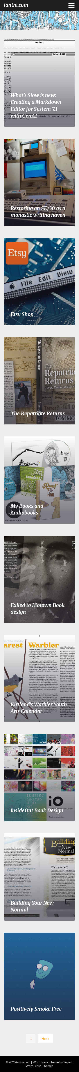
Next (45, 1038)
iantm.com (16, 5)
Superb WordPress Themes (49, 1064)
